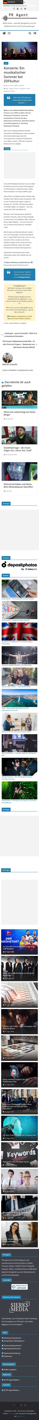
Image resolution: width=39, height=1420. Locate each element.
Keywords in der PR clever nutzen (16, 1162)
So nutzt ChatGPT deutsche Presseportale (19, 1135)
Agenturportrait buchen (12, 1348)
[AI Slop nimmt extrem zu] (19, 995)
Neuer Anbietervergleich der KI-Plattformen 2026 (15, 1080)
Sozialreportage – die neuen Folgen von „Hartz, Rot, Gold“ (18, 449)
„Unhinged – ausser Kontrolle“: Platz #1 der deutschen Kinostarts (20, 335)
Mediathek (7, 91)
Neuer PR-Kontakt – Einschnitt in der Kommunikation (17, 1240)
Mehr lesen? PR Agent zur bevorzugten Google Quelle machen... (22, 100)
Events (16, 88)
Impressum (8, 1356)
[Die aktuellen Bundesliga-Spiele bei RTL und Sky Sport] (19, 942)
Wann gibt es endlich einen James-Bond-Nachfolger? (18, 974)
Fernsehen (22, 88)
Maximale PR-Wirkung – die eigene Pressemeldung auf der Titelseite (16, 1214)
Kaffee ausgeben (10, 1370)
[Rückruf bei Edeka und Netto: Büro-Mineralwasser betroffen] (19, 463)
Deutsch (11, 2)
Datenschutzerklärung (12, 1353)
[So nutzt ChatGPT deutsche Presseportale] (19, 1128)
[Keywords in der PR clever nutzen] (19, 1155)
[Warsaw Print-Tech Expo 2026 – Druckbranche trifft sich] (19, 1048)
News (6, 63)
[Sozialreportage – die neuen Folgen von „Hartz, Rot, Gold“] (19, 428)
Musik (12, 91)
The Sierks (17, 1324)
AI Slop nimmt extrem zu (12, 1002)
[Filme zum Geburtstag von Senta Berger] (19, 392)
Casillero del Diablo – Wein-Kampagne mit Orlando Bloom (19, 1027)
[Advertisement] (19, 165)
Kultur (28, 88)
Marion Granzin (9, 85)
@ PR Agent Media (11, 1380)
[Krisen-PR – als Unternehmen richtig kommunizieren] (19, 1181)
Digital (11, 88)
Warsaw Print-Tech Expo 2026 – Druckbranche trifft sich (15, 1054)
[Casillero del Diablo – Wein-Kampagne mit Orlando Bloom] (19, 1021)
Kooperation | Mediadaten (13, 1341)
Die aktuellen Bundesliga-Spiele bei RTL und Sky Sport (18, 948)
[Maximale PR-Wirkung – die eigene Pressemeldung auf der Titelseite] (19, 1208)
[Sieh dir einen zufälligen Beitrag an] (34, 33)
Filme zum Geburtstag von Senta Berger (19, 413)
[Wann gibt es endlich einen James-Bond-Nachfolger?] (19, 968)
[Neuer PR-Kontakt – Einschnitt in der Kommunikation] (19, 1234)
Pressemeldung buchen (13, 1345)
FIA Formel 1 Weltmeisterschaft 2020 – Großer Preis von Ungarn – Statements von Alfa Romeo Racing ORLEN (19, 344)
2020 (6, 88)
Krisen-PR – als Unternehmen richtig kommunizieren (17, 1187)
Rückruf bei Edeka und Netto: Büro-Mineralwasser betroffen (18, 485)
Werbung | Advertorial (12, 1338)
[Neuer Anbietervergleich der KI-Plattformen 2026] (19, 1074)
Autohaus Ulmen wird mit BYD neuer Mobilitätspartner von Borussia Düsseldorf (17, 1106)
